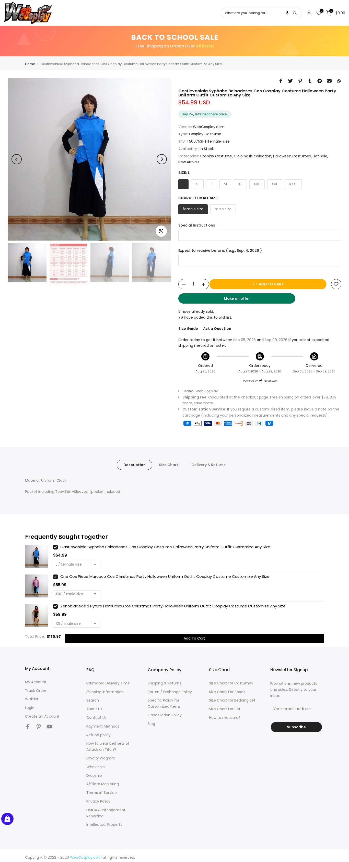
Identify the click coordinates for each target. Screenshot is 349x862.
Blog (151, 723)
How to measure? (224, 717)
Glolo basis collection (252, 156)
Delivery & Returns (209, 464)
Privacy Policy (98, 801)
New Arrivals (188, 162)
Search (92, 700)
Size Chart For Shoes (227, 691)
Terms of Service (101, 792)
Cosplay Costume (205, 133)
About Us (94, 708)
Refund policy (98, 735)
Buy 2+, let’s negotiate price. (205, 114)
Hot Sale (320, 156)
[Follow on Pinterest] (38, 726)
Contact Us (96, 717)
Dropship (94, 775)
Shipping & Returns (164, 683)
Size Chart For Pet (224, 708)
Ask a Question (217, 328)
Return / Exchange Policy (170, 691)
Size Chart (168, 464)
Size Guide (188, 328)
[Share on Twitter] (290, 81)
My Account (35, 681)
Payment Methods (102, 726)
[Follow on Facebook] (28, 726)
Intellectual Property (104, 824)
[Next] (162, 159)
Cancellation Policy (165, 715)
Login (29, 707)
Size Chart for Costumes (231, 683)
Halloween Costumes (292, 156)
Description (134, 464)
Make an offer (241, 300)
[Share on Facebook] (280, 81)
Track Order (35, 690)
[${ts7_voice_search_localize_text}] (287, 13)
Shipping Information (105, 691)
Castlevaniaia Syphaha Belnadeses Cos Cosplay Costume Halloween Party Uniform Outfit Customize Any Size (165, 546)
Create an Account (42, 716)
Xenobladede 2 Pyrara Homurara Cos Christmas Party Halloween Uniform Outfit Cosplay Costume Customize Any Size (173, 606)
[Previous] (16, 159)
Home (30, 64)
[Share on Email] (329, 81)
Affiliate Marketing (102, 783)
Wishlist (31, 699)
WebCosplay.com (209, 126)
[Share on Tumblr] (310, 81)
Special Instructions (196, 225)
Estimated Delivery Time (108, 683)
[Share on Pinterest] (300, 81)
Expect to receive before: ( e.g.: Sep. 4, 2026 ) (220, 250)
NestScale (270, 380)
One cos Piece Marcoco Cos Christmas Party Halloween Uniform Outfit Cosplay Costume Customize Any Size (165, 576)
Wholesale (95, 766)
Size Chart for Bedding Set (232, 700)
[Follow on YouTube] (49, 726)
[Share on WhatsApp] (339, 81)
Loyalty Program (100, 758)
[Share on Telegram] (319, 81)
